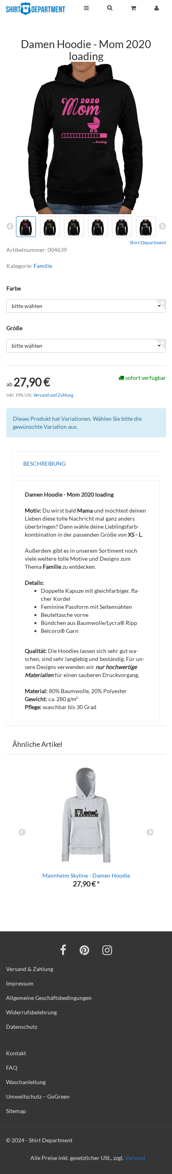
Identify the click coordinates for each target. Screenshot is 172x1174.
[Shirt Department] (35, 8)
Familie (43, 265)
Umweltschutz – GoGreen (38, 1096)
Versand (135, 1157)
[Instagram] (107, 950)
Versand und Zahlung (53, 394)
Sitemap (16, 1110)
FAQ (11, 1067)
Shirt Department (148, 242)
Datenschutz (21, 1026)
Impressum (20, 983)
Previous (22, 832)
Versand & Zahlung (29, 968)
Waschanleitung (26, 1082)
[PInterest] (84, 950)
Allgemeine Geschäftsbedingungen (49, 997)
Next (150, 832)
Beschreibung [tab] (44, 463)
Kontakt (16, 1053)
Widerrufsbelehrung (31, 1012)
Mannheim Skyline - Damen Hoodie (86, 875)
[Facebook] (63, 950)
